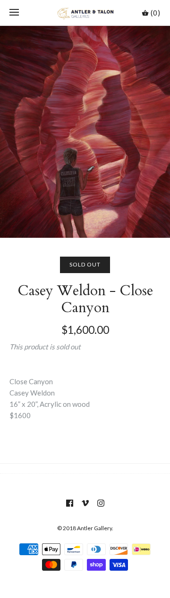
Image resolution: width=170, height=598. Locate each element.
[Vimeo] (85, 503)
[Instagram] (100, 503)
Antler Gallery (94, 528)
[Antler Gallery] (85, 13)
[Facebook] (69, 503)
